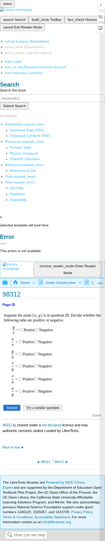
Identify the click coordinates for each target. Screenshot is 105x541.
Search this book (13, 90)
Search (9, 535)
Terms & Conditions (18, 517)
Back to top (11, 447)
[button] (17, 194)
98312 (7, 425)
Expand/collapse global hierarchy (8, 283)
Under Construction (61, 283)
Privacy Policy (81, 512)
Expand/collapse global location (100, 281)
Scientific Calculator (25, 159)
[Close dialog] (3, 243)
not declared (52, 425)
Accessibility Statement (52, 517)
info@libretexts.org (56, 522)
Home (25, 283)
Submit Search (14, 106)
